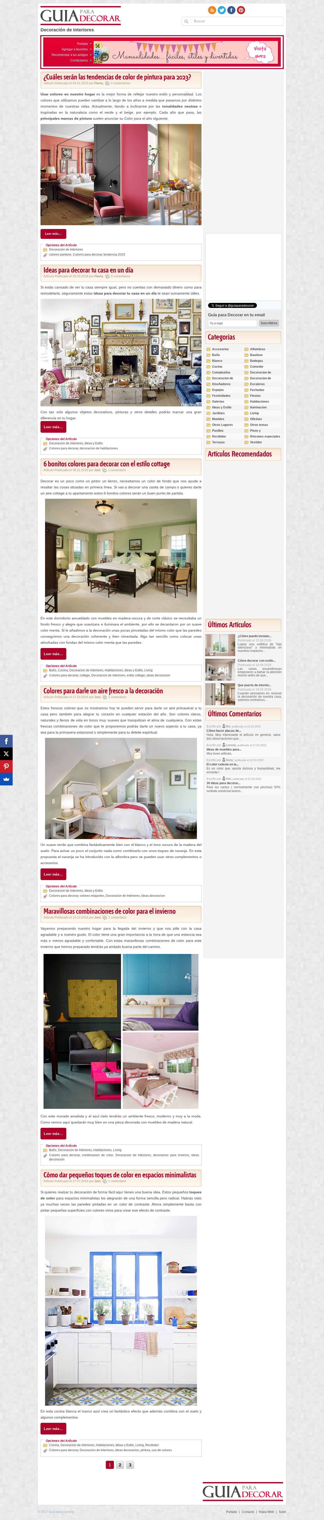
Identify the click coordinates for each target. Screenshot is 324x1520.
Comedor (257, 366)
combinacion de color (97, 1155)
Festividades (221, 396)
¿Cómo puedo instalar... (254, 636)
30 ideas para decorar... (223, 783)
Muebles (218, 419)
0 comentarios (120, 83)
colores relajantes (92, 896)
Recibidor (152, 1445)
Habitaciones (114, 670)
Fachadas (257, 390)
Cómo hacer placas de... (224, 731)
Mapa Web (266, 1512)
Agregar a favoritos (75, 49)
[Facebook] (6, 741)
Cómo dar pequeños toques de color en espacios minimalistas (120, 1175)
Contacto (248, 1512)
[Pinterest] (6, 766)
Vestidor (256, 442)
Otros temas (259, 425)
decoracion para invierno (171, 1155)
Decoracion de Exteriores (260, 375)
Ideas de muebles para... (224, 749)
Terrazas (218, 442)
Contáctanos (79, 60)
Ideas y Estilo (94, 443)
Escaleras (257, 384)
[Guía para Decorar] (80, 16)
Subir (282, 1512)
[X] (6, 753)
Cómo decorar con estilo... (256, 660)
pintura (145, 1450)
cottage (85, 675)
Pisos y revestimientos (261, 433)
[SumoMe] (6, 779)
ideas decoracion (158, 675)
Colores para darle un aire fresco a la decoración (103, 691)
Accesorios (220, 349)
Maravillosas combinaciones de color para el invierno (110, 912)
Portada (82, 44)
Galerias (218, 401)
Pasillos (218, 430)
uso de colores (162, 1450)
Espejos (218, 390)
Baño (52, 670)
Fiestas (255, 396)
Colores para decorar (87, 254)
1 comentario (117, 470)
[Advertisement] (243, 154)
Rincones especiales (265, 436)
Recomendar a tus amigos (70, 55)
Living (148, 670)
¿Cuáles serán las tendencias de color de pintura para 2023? (117, 77)
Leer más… (53, 234)
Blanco (217, 361)
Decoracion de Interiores (66, 249)
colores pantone (60, 254)
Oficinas (256, 419)
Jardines (218, 413)
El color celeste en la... (223, 764)
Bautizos (256, 355)
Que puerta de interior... (254, 685)
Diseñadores (221, 384)
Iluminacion (258, 407)
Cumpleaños (221, 372)
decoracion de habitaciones (99, 448)
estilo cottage (136, 675)
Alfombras (257, 349)
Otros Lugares (222, 425)
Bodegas (256, 361)
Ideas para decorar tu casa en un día (88, 270)
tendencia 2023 (114, 254)
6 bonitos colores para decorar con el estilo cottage (107, 464)
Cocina (63, 670)
